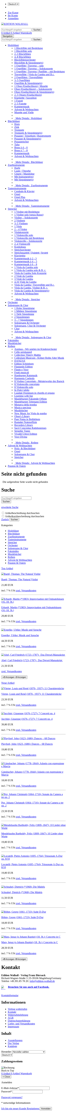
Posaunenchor (21, 141)
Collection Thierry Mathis (27, 355)
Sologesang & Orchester (26, 322)
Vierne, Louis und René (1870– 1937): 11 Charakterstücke (31, 694)
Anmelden (13, 18)
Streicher (12, 208)
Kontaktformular (9, 995)
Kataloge (12, 1046)
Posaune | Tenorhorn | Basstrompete (32, 135)
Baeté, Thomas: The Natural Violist (19, 579)
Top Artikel (7, 568)
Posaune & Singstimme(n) (27, 138)
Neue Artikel (7, 683)
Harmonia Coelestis (24, 378)
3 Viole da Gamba (23, 279)
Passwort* (6, 1091)
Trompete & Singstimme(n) (28, 132)
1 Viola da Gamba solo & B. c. (30, 270)
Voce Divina (20, 436)
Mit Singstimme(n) (24, 179)
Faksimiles (13, 340)
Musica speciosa (22, 407)
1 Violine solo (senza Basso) (28, 214)
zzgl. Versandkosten (26, 590)
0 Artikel (6, 32)
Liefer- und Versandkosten (21, 1023)
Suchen (14, 519)
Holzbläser (13, 45)
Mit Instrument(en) (24, 176)
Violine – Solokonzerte (26, 217)
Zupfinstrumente (16, 165)
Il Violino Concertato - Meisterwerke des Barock (39, 381)
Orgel (17, 194)
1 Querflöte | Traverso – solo (29, 65)
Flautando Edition (23, 366)
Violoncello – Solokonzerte (28, 241)
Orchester (13, 302)
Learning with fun (23, 395)
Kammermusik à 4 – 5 (25, 261)
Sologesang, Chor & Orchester (30, 325)
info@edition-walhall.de (42, 981)
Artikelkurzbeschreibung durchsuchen (24, 516)
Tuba (17, 144)
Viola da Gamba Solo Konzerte (30, 273)
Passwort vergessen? (11, 1097)
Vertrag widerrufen (17, 1009)
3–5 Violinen (21, 223)
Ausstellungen (15, 1040)
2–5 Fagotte (20, 103)
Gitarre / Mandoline (24, 173)
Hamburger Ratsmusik (25, 375)
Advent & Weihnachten (26, 109)
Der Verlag (13, 1043)
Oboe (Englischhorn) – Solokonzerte (33, 89)
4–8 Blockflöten (22, 57)
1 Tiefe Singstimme (24, 314)
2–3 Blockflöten (22, 54)
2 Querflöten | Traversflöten (28, 77)
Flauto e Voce (21, 369)
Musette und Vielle (24, 112)
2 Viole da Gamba (23, 276)
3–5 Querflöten (22, 80)
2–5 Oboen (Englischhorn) (28, 95)
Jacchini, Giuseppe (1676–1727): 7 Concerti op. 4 (27, 719)
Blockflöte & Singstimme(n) (28, 62)
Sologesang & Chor (18, 305)
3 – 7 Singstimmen (24, 320)
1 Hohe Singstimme (24, 308)
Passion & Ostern (17, 466)
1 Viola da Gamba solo (26, 267)
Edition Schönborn (24, 363)
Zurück (5, 519)
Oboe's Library (22, 416)
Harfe (17, 168)
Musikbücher (14, 343)
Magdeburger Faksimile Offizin (30, 398)
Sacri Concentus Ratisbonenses (30, 428)
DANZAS (19, 360)
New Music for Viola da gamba (30, 413)
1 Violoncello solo (23, 235)
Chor (17, 328)
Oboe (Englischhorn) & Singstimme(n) (34, 92)
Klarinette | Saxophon (25, 97)
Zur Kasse (13, 12)
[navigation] (7, 1070)
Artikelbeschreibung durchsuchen (22, 513)
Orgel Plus (19, 197)
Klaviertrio (19, 255)
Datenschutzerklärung (19, 1020)
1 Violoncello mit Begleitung (29, 238)
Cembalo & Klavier (24, 191)
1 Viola (18, 226)
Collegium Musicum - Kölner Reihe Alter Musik (39, 357)
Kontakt (12, 1012)
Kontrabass (20, 246)
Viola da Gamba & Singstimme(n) (31, 290)
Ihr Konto (13, 15)
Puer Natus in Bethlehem (27, 419)
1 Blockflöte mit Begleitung (28, 48)
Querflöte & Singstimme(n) (28, 83)
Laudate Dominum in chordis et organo (34, 393)
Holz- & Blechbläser (24, 448)
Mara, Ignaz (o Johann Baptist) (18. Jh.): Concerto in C (29, 942)
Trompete (19, 130)
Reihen (11, 346)
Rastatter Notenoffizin (25, 422)
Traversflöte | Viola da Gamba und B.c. (34, 74)
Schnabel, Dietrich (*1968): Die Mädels (21, 892)
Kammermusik (21, 106)
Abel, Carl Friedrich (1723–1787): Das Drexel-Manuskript (32, 660)
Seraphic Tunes (22, 431)
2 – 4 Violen (20, 229)
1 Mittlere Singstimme (25, 311)
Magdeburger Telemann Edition (30, 401)
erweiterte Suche (9, 507)
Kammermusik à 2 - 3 (25, 258)
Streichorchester (22, 249)
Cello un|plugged (23, 352)
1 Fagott (18, 100)
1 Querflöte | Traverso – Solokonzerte (33, 68)
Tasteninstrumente (17, 188)
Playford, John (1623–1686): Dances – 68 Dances (27, 744)
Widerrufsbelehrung (18, 1014)
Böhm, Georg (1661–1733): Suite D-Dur (22, 917)
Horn (17, 124)
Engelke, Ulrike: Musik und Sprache (20, 635)
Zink (16, 127)
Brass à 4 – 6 (21, 147)
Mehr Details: (28, 118)
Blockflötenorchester (25, 59)
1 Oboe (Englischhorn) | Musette (31, 86)
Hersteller (6, 1051)
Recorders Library (23, 425)
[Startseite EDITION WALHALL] (14, 24)
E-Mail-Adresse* (10, 1088)
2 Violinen (19, 220)
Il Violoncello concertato (27, 384)
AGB (10, 1017)
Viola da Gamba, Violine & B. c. (31, 287)
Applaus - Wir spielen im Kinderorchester (35, 349)
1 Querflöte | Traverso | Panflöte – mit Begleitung (39, 71)
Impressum (13, 1026)
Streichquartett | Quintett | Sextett (31, 252)
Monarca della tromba (25, 404)
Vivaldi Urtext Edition (25, 433)
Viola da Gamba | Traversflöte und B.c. (34, 284)
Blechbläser (14, 121)
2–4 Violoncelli (22, 244)
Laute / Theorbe (22, 170)
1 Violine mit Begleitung (27, 211)
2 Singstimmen (22, 317)
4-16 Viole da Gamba (25, 282)
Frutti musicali (21, 372)
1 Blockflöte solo (23, 51)
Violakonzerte (21, 232)
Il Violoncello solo (23, 387)
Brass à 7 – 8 (21, 150)
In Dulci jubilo (21, 390)
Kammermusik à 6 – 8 (25, 264)
